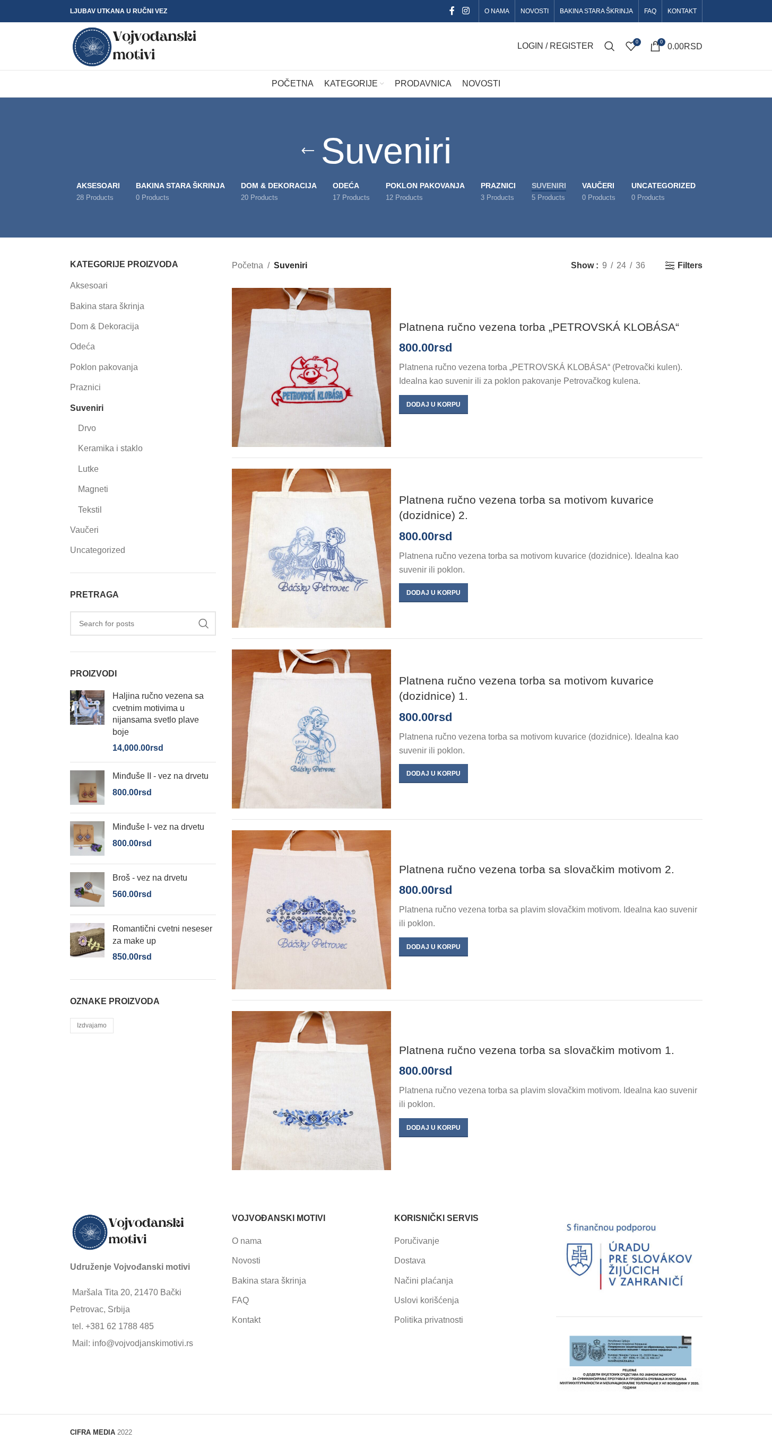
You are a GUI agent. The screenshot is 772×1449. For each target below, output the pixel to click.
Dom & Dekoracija (104, 326)
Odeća (82, 346)
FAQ (240, 1300)
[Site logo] (135, 45)
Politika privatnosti (428, 1319)
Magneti (93, 489)
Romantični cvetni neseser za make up (162, 934)
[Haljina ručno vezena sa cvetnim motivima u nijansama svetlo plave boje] (87, 722)
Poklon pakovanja (104, 367)
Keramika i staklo (110, 448)
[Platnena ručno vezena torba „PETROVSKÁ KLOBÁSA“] (311, 367)
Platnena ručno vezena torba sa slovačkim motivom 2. (536, 869)
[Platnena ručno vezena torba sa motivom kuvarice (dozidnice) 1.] (311, 729)
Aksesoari (89, 285)
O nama (247, 1240)
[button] (433, 404)
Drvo (87, 428)
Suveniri (86, 407)
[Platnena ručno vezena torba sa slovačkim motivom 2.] (311, 909)
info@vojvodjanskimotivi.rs (142, 1343)
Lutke (88, 468)
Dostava (410, 1260)
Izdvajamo (92, 1025)
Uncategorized (97, 550)
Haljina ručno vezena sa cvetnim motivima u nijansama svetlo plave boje (158, 713)
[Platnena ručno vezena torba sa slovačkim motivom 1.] (311, 1090)
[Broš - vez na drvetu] (87, 889)
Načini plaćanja (423, 1280)
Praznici (85, 387)
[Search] (609, 46)
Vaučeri (84, 529)
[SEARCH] (204, 623)
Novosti (246, 1260)
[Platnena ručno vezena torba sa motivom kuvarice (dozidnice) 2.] (311, 548)
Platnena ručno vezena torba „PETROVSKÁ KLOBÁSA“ (539, 327)
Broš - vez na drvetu (149, 877)
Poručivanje (416, 1240)
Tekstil (90, 509)
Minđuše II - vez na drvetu (160, 775)
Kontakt (246, 1319)
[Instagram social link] (465, 11)
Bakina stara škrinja (107, 306)
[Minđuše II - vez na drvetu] (87, 787)
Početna (247, 265)
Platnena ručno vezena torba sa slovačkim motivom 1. (536, 1050)
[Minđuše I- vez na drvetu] (87, 838)
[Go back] (307, 151)
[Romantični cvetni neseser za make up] (87, 943)
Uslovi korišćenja (426, 1300)
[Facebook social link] (452, 11)
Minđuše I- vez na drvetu (158, 826)
